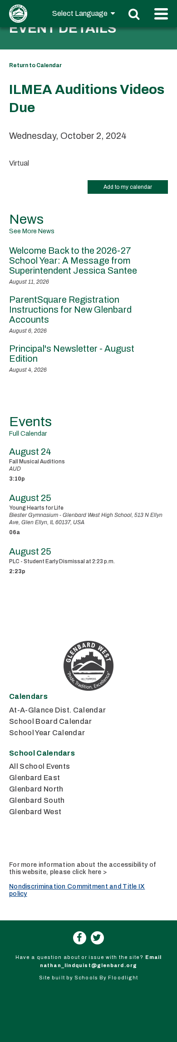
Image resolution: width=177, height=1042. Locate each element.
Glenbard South (36, 800)
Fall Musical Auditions (37, 461)
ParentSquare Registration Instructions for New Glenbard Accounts (70, 309)
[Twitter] (97, 937)
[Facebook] (79, 937)
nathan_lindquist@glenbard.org (88, 965)
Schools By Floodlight (106, 977)
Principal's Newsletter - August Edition (71, 354)
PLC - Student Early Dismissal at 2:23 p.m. (62, 561)
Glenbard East (34, 778)
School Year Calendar (47, 733)
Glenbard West (35, 812)
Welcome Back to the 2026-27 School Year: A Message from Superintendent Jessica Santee (73, 260)
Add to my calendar (127, 187)
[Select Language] (83, 13)
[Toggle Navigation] (161, 14)
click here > (89, 872)
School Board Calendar (50, 721)
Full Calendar (28, 433)
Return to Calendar (35, 65)
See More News (31, 231)
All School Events (39, 766)
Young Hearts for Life (36, 508)
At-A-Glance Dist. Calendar (57, 710)
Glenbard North (36, 789)
